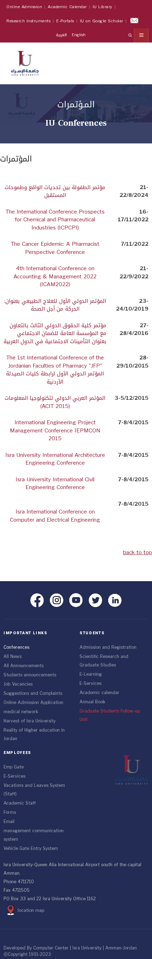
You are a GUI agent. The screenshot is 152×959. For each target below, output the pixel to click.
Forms (10, 812)
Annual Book (92, 702)
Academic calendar (99, 693)
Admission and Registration (108, 647)
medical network (21, 712)
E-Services (90, 683)
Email (9, 821)
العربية (62, 35)
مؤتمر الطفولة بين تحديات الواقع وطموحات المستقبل (55, 191)
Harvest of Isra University (29, 721)
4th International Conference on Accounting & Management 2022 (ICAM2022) (55, 276)
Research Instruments (28, 21)
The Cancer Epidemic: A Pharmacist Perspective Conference (55, 248)
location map (31, 910)
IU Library (102, 7)
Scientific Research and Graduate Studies (104, 661)
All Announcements (23, 666)
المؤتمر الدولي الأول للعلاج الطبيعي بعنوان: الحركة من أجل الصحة (55, 305)
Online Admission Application (33, 703)
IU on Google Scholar (101, 21)
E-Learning (91, 674)
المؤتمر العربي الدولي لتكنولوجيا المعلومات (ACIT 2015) (55, 402)
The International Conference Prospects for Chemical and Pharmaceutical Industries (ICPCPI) (55, 220)
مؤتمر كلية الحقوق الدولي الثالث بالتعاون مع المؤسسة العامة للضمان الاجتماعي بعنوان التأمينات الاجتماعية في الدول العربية (55, 333)
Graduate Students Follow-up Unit (110, 715)
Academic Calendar (67, 7)
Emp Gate (14, 767)
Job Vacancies (18, 684)
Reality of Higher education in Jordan (34, 734)
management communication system (34, 835)
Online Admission (24, 7)
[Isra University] (24, 61)
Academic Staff (20, 803)
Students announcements (30, 675)
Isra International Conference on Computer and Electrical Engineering (55, 516)
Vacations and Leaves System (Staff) (34, 790)
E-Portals (65, 21)
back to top (137, 552)
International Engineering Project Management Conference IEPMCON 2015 (55, 430)
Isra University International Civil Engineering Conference (55, 484)
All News (13, 656)
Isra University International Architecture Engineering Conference (55, 459)
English (79, 35)
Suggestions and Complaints (33, 693)
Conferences (16, 647)
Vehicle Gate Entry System (31, 848)
